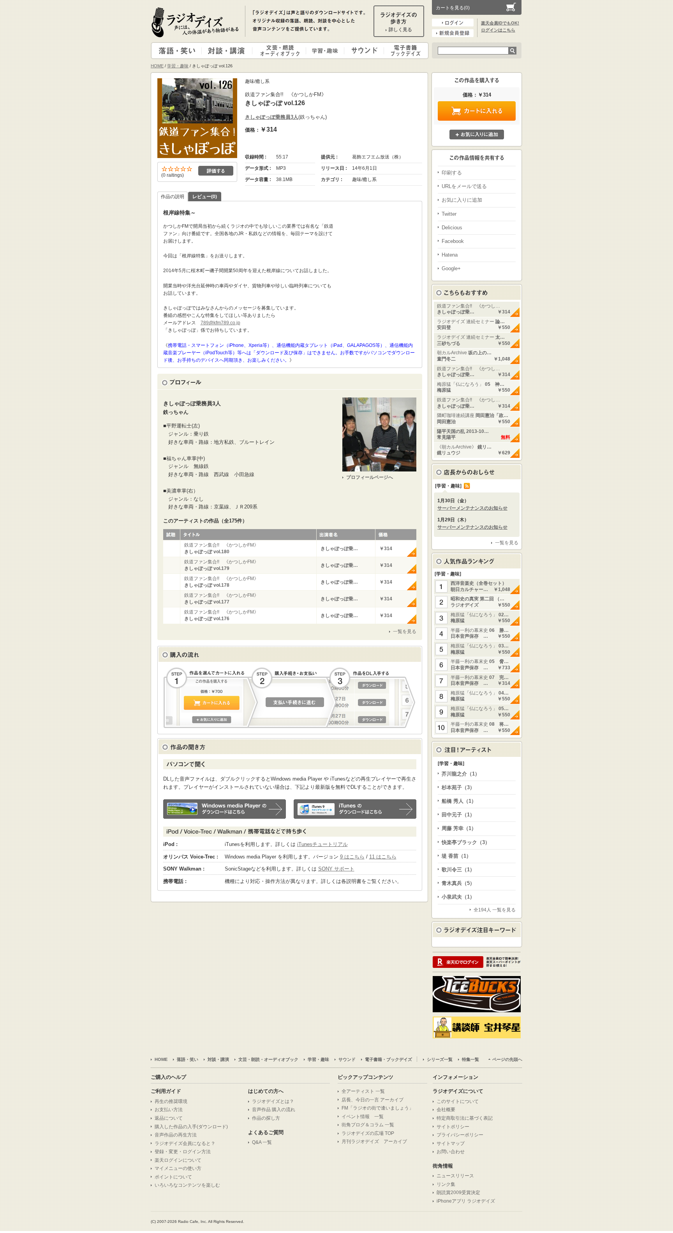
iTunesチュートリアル (322, 844)
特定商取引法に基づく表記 (465, 1118)
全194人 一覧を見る (495, 910)
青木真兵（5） (458, 883)
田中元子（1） (458, 815)
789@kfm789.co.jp (220, 322)
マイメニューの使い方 (178, 1168)
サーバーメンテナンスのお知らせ (472, 508)
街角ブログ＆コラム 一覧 (368, 1124)
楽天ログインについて (178, 1160)
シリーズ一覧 (440, 1059)
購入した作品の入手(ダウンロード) (191, 1126)
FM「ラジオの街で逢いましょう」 (378, 1108)
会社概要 (446, 1109)
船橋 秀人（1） (459, 801)
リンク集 (446, 1184)
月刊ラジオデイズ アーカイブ (374, 1141)
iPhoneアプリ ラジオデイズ (466, 1201)
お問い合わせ (451, 1151)
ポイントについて (173, 1177)
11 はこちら (382, 857)
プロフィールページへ (369, 477)
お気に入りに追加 (476, 134)
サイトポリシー (453, 1126)
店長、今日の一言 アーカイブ (372, 1100)
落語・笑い (177, 50)
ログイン (453, 22)
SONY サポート (336, 869)
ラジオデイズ (196, 22)
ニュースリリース (455, 1175)
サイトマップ (451, 1143)
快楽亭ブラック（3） (466, 842)
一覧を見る (404, 631)
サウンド (362, 50)
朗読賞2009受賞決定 (458, 1192)
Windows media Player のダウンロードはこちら (224, 809)
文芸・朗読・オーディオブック (282, 50)
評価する (215, 171)
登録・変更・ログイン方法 (183, 1151)
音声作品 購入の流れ (273, 1109)
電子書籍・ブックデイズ (405, 50)
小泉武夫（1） (458, 897)
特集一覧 (470, 1059)
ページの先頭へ (507, 1059)
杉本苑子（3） (458, 787)
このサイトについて (458, 1101)
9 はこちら (352, 857)
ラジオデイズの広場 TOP (368, 1133)
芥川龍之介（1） (461, 774)
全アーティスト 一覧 (363, 1091)
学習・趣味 (325, 50)
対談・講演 (228, 50)
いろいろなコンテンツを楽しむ (187, 1185)
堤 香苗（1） (456, 856)
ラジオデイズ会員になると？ (185, 1143)
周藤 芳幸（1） (459, 828)
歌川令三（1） (458, 869)
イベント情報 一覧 (363, 1116)
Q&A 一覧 (262, 1142)
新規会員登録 (453, 33)
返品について (169, 1118)
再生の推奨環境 (171, 1101)
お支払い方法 (169, 1109)
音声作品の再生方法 (176, 1135)
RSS (466, 485)
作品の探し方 (266, 1118)
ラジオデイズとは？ (273, 1101)
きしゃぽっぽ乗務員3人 (271, 117)
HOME (157, 65)
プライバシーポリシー (460, 1135)
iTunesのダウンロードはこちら (355, 809)
